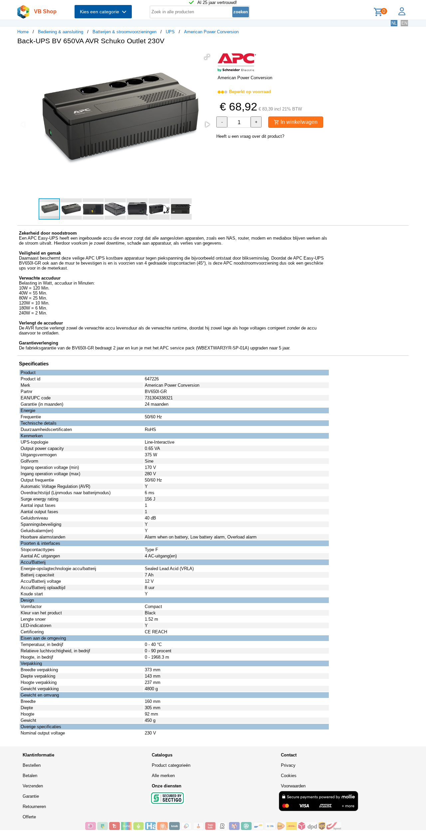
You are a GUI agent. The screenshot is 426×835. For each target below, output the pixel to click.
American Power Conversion (211, 31)
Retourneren (34, 806)
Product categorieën (171, 765)
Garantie (31, 796)
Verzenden (33, 785)
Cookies (289, 775)
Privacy (288, 765)
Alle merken (163, 775)
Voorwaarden (293, 785)
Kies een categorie (101, 11)
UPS (170, 31)
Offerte (29, 816)
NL (394, 23)
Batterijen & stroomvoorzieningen (124, 31)
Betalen (30, 775)
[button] (207, 57)
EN (404, 23)
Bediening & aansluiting (60, 31)
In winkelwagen (298, 122)
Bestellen (32, 765)
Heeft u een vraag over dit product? (250, 136)
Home (23, 31)
